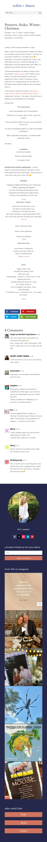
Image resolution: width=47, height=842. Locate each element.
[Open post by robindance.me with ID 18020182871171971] (23, 780)
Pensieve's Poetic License (14, 35)
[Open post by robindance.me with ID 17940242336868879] (23, 742)
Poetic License (19, 74)
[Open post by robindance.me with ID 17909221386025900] (23, 629)
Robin (9, 33)
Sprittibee (27, 256)
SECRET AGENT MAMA (19, 356)
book (23, 814)
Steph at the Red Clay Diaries (23, 334)
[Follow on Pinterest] (32, 536)
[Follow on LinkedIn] (28, 536)
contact (23, 830)
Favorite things (29, 33)
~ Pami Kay (23, 219)
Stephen (13, 385)
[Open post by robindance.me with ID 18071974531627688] (23, 591)
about (23, 822)
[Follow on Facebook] (15, 536)
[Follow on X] (19, 536)
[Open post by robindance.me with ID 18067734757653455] (23, 705)
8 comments (18, 38)
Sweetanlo (15, 371)
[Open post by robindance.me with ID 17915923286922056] (23, 667)
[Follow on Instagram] (23, 536)
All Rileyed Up (16, 460)
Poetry (26, 35)
